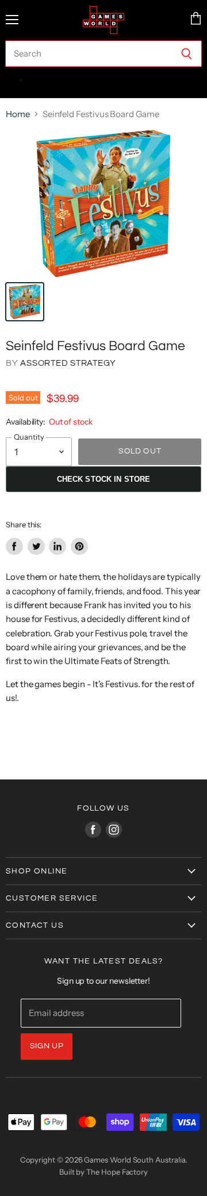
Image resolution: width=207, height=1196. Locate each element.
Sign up (47, 1046)
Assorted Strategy (68, 363)
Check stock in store (104, 479)
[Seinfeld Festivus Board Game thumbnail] (24, 301)
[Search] (186, 53)
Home (18, 114)
